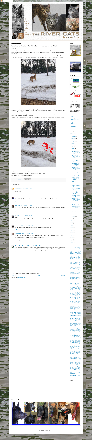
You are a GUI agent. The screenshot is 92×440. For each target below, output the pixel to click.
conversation (72, 273)
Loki (76, 311)
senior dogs (75, 336)
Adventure (72, 248)
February (74, 214)
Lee (79, 309)
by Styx (77, 263)
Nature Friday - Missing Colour (75, 203)
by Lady (75, 262)
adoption (78, 247)
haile (79, 295)
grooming (73, 294)
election (73, 279)
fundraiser (71, 290)
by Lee (78, 262)
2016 (72, 232)
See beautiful (77, 334)
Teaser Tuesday (77, 347)
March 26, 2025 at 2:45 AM (36, 245)
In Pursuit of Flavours (76, 306)
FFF (73, 284)
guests (71, 295)
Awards (72, 125)
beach (71, 254)
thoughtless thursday (73, 354)
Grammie (78, 293)
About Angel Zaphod (75, 119)
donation (77, 277)
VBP (70, 367)
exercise (71, 280)
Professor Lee (72, 329)
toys (78, 359)
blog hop (73, 259)
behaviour (74, 254)
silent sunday (75, 340)
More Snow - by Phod (76, 204)
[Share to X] (27, 179)
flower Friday (75, 286)
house (75, 302)
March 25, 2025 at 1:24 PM (27, 215)
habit (74, 295)
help (76, 301)
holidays (71, 302)
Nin (76, 319)
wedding (79, 369)
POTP (79, 326)
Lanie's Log (75, 309)
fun (79, 289)
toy (75, 359)
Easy (71, 279)
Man (75, 312)
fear (79, 280)
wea (73, 369)
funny (76, 290)
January (73, 216)
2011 (72, 240)
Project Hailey (77, 329)
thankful (74, 350)
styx (79, 343)
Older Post (63, 275)
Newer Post (14, 275)
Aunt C (74, 251)
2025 (72, 133)
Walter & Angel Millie (19, 225)
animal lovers (72, 250)
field (77, 284)
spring (76, 342)
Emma (76, 279)
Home (39, 275)
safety (74, 334)
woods (79, 372)
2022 (72, 222)
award (71, 252)
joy (72, 307)
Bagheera (72, 253)
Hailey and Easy (77, 297)
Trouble (79, 362)
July (73, 143)
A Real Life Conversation (75, 210)
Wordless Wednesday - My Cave (76, 161)
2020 (72, 225)
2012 (72, 239)
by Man (71, 263)
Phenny (71, 325)
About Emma (73, 126)
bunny (78, 261)
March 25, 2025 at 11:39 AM (26, 205)
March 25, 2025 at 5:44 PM (28, 233)
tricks (76, 362)
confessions (72, 272)
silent (70, 340)
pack (79, 320)
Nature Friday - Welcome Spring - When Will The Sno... (76, 173)
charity (79, 269)
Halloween (72, 300)
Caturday (73, 268)
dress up (74, 278)
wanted (71, 369)
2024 (72, 218)
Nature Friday (74, 318)
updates (78, 366)
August (73, 141)
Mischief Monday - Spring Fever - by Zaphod (76, 152)
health (73, 301)
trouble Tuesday (17, 180)
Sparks (73, 342)
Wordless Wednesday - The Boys (76, 193)
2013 (72, 237)
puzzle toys (74, 330)
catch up (78, 267)
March (73, 150)
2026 (72, 131)
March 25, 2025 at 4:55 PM (29, 225)
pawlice (71, 323)
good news (74, 293)
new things (72, 319)
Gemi (74, 292)
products (78, 328)
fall (77, 280)
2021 (72, 223)
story (71, 343)
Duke (16, 196)
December (74, 134)
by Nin (74, 263)
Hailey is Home (75, 159)
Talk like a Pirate (73, 346)
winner (79, 370)
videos (75, 367)
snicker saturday (73, 341)
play (77, 326)
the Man (77, 352)
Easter (79, 278)
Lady (77, 307)
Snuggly (77, 341)
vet (72, 367)
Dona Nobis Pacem (73, 277)
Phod (75, 325)
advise (76, 248)
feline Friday (73, 283)
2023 (72, 220)
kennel (75, 307)
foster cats (77, 287)
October (73, 138)
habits (76, 295)
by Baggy (71, 262)
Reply (16, 193)
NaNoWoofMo (75, 316)
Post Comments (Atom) (21, 277)
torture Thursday (77, 358)
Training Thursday (76, 360)
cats (70, 268)
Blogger (51, 430)
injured (71, 307)
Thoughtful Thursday (76, 353)
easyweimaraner (18, 188)
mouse (76, 315)
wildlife (74, 370)
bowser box (75, 261)
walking (78, 368)
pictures (74, 326)
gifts (78, 292)
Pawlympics (75, 323)
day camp (72, 274)
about (75, 247)
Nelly (79, 318)
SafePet (71, 334)
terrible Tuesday (75, 348)
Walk (76, 368)
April (73, 148)
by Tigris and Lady (75, 264)
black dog (75, 258)
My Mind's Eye (18, 205)
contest (78, 272)
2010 (72, 242)
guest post (78, 294)
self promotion (73, 335)
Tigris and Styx (75, 357)
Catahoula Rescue (73, 267)
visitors (79, 367)
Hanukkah (77, 300)
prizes (75, 328)
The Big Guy (76, 351)
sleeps (79, 340)
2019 (72, 227)
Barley (79, 253)
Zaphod (74, 377)
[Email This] (24, 179)
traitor (71, 362)
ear (77, 278)
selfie (77, 335)
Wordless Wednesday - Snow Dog (76, 207)
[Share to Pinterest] (30, 179)
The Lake (73, 352)
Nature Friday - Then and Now (76, 189)
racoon (77, 330)
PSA (70, 330)
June (73, 145)
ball (74, 253)
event (79, 279)
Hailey (72, 297)
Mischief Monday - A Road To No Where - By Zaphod (76, 199)
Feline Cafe (78, 282)
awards (74, 252)
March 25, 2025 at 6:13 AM (27, 188)
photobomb (78, 325)
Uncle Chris (72, 366)
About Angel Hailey (74, 118)
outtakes (76, 320)
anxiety (71, 251)
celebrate (72, 269)
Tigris (71, 357)
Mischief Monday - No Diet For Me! (76, 212)
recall (70, 331)
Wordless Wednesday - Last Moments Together (76, 178)
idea (72, 306)
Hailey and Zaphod (75, 298)
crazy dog (78, 273)
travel (73, 362)
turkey (79, 364)
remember (78, 331)
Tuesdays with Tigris (74, 364)
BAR (77, 253)
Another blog (77, 250)
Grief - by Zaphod (75, 175)
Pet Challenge (74, 324)
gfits (76, 292)
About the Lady (74, 123)
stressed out (75, 343)
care (78, 266)
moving (79, 315)
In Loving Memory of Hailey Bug (76, 186)
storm (79, 342)
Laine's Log (79, 308)
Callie (75, 266)
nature (79, 316)
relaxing (74, 331)
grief (70, 294)
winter (71, 372)
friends (77, 289)
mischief (71, 313)
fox (79, 287)
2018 (72, 228)
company (78, 271)
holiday (79, 301)
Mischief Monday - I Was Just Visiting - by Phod (76, 168)
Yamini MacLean (18, 215)
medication (78, 312)
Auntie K (78, 251)
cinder (76, 271)
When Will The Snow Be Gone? (76, 196)
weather (75, 369)
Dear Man (76, 274)
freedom (73, 289)
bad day (79, 252)
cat (79, 266)
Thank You (74, 181)
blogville (76, 259)
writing (79, 375)
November (74, 136)
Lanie (71, 309)
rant (79, 330)
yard (70, 377)
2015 (72, 234)
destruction (72, 276)
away (76, 252)
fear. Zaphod (72, 282)
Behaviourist (75, 256)
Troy (79, 363)
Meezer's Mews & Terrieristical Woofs (22, 245)
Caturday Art (78, 268)
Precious (71, 328)
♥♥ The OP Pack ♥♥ (19, 233)
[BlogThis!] (26, 179)
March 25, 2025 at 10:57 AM (23, 196)
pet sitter (78, 324)
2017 (72, 230)
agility (79, 248)
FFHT (76, 284)
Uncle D (75, 366)
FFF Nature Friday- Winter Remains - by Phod (76, 156)
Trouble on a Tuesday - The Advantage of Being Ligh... (76, 164)
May (73, 146)
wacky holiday (72, 368)
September (74, 139)
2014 (72, 235)
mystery (71, 316)
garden (71, 292)
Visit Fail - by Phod (75, 191)
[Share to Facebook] (28, 179)
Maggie (71, 312)
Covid (75, 273)
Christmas (72, 271)
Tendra (71, 348)
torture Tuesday (72, 359)
